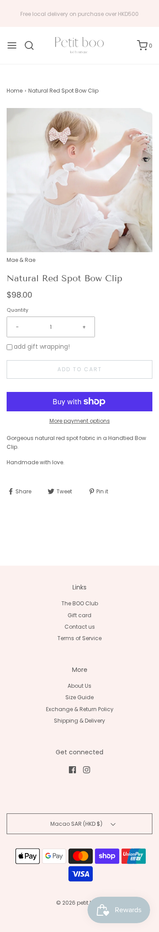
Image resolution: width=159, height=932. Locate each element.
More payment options (79, 421)
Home (15, 90)
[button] (79, 180)
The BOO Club (79, 603)
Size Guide (79, 697)
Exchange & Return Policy (80, 709)
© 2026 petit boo (79, 902)
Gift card (79, 615)
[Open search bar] (32, 45)
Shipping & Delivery (79, 720)
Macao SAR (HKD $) (77, 824)
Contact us (79, 626)
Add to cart (79, 369)
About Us (79, 686)
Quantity (17, 310)
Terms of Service (79, 638)
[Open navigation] (12, 45)
